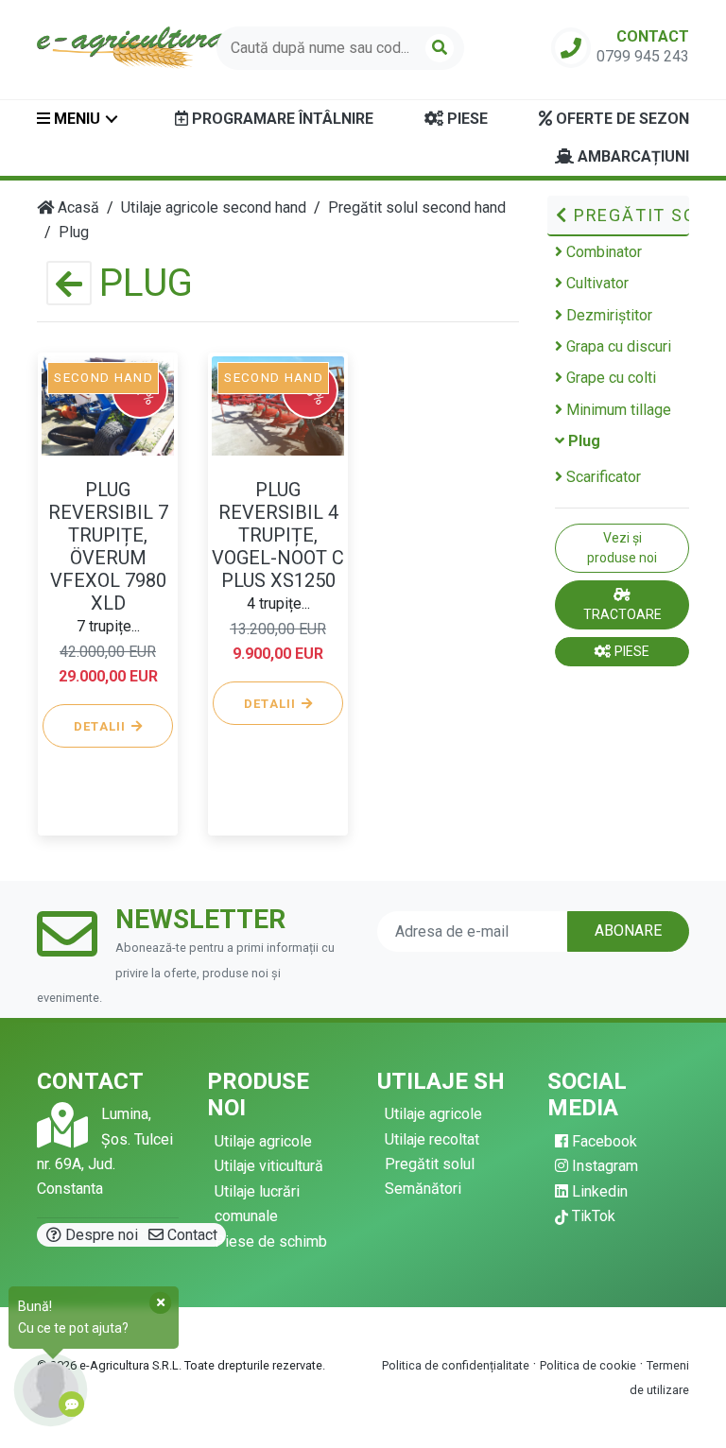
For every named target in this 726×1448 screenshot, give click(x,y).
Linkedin (598, 1191)
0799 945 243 (642, 56)
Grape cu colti (609, 378)
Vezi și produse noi (622, 547)
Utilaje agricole (263, 1141)
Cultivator (595, 283)
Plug (582, 441)
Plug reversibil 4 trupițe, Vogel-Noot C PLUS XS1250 (278, 535)
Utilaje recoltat (432, 1139)
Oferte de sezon (620, 119)
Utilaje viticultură (269, 1166)
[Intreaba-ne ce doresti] (50, 1390)
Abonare (628, 930)
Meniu (75, 119)
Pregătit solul (430, 1164)
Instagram (603, 1166)
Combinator (602, 252)
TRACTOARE (622, 614)
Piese (465, 119)
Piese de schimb (271, 1241)
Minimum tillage (616, 410)
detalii (102, 726)
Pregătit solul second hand (628, 215)
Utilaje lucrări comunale (257, 1203)
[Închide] (161, 1302)
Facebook (602, 1141)
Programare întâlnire (280, 119)
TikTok (591, 1216)
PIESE (630, 651)
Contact (190, 1235)
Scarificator (601, 477)
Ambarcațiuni (631, 156)
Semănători (423, 1189)
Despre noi (99, 1235)
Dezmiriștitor (607, 315)
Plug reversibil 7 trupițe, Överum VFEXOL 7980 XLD (108, 546)
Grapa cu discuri (616, 346)
